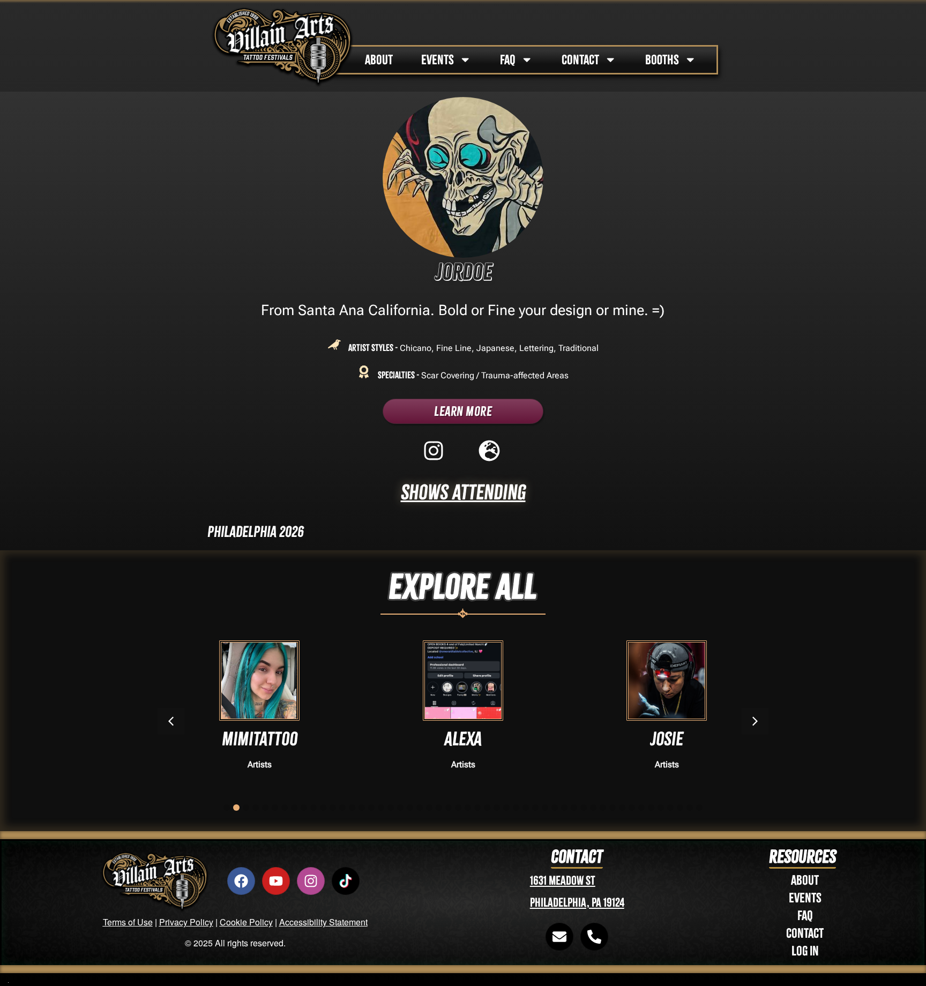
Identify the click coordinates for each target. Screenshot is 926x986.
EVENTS (437, 60)
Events (805, 898)
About (805, 880)
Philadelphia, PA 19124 (577, 902)
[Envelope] (559, 937)
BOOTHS (662, 60)
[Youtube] (276, 881)
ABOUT (379, 60)
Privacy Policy (186, 922)
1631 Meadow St (562, 880)
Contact (805, 933)
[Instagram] (311, 881)
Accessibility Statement (323, 922)
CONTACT (580, 60)
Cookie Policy (246, 922)
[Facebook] (241, 881)
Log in (805, 951)
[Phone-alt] (594, 937)
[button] (755, 721)
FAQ (508, 60)
